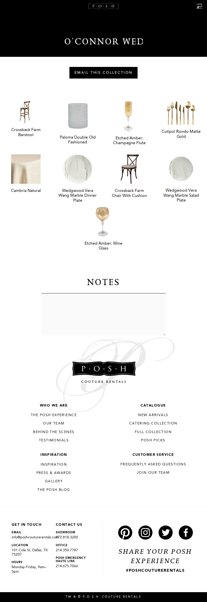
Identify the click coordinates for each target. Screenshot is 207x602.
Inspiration (53, 455)
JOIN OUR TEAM (153, 472)
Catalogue (153, 405)
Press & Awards (53, 473)
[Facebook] (186, 532)
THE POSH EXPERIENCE (54, 415)
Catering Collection (153, 423)
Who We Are (54, 405)
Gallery (54, 481)
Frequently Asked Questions (153, 464)
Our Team (53, 423)
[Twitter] (166, 532)
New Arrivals (153, 415)
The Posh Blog (53, 490)
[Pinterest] (125, 532)
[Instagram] (145, 532)
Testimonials (54, 440)
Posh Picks (153, 440)
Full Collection (153, 432)
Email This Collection (103, 73)
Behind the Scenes (53, 432)
